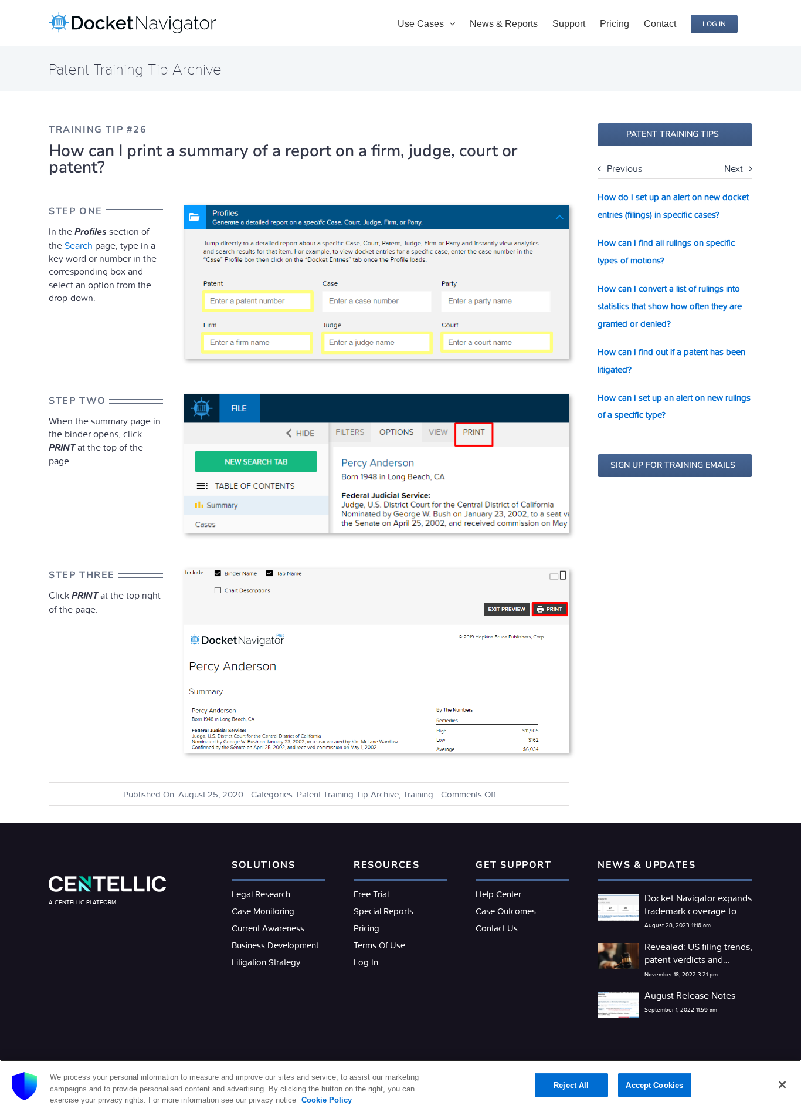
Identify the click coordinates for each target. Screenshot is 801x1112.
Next (733, 168)
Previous (624, 168)
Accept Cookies (654, 1084)
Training (418, 794)
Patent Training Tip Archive (348, 794)
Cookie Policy (325, 1100)
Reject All (571, 1084)
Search (79, 245)
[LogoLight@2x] (107, 880)
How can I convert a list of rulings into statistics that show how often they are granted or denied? (670, 306)
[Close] (782, 1084)
